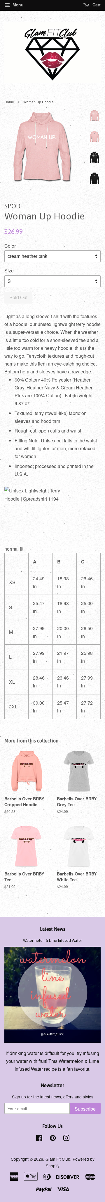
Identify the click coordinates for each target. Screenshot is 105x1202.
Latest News (52, 929)
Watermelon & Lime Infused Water (52, 940)
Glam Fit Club (58, 1159)
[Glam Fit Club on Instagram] (66, 1139)
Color (10, 245)
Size (9, 270)
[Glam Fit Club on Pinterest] (53, 1139)
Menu (17, 5)
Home (9, 101)
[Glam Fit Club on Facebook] (39, 1139)
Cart (96, 5)
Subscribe (85, 1108)
